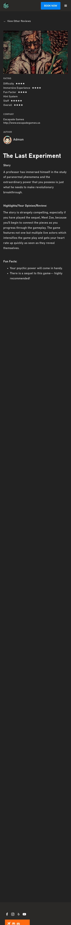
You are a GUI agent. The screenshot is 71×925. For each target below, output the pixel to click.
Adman (18, 139)
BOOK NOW (50, 5)
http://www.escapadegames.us (21, 123)
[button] (66, 6)
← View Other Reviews (17, 21)
